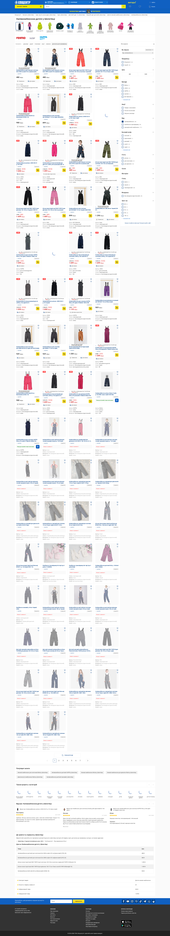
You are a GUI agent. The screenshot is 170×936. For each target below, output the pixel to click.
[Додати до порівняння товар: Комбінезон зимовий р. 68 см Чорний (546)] (38, 589)
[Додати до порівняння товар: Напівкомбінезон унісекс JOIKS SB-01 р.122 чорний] (65, 282)
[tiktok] (140, 901)
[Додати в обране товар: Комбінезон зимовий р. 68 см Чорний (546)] (38, 586)
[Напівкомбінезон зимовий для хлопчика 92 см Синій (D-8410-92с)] (80, 511)
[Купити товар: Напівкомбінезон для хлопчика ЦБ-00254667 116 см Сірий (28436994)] (64, 123)
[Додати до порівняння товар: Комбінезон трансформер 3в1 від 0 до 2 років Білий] (91, 547)
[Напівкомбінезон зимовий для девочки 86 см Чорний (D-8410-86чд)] (107, 469)
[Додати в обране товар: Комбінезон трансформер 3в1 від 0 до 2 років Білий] (91, 544)
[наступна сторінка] (88, 760)
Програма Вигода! (91, 924)
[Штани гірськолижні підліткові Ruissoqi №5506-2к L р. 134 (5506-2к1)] (54, 679)
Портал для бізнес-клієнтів (128, 913)
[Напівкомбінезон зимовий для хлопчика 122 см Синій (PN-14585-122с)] (27, 721)
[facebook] (123, 901)
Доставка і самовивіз (92, 915)
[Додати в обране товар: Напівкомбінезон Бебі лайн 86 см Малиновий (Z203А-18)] (38, 94)
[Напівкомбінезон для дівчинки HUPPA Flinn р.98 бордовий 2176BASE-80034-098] (107, 334)
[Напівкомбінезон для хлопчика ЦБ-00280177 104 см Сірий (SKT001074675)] (54, 334)
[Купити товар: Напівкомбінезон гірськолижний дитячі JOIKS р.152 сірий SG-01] (37, 308)
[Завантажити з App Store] (126, 922)
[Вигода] (132, 2)
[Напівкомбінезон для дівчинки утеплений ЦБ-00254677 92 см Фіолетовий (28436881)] (107, 288)
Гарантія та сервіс (91, 919)
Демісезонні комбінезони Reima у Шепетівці (30, 777)
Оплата (88, 911)
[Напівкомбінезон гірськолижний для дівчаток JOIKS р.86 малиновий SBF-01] (54, 149)
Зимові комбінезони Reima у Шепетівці (92, 772)
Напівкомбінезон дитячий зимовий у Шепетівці (60, 777)
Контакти (53, 915)
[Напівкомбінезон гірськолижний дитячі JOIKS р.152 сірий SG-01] (27, 288)
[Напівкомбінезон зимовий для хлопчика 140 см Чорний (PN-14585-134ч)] (54, 721)
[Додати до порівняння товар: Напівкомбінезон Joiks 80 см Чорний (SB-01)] (117, 190)
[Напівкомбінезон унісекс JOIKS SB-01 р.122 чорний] (54, 288)
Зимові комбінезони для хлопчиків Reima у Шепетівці (33, 772)
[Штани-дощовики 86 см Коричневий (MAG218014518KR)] (80, 334)
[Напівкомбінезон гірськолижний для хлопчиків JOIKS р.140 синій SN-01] (80, 241)
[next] (153, 784)
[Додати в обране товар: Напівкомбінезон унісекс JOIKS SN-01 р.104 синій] (38, 141)
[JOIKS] (32, 38)
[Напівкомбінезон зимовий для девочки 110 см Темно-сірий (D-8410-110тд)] (80, 469)
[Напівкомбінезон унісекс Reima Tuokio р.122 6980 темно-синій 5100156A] (107, 380)
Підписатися (78, 901)
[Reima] (21, 38)
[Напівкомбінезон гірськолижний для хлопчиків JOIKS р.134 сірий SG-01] (54, 380)
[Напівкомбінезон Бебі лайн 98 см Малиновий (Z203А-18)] (27, 380)
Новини (52, 913)
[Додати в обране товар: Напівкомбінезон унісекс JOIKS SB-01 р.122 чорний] (65, 279)
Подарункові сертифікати (93, 922)
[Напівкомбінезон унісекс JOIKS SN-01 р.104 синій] (27, 149)
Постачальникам (55, 919)
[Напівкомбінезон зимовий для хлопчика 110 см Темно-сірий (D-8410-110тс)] (54, 511)
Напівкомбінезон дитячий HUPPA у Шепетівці (64, 772)
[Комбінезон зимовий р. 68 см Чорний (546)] (27, 595)
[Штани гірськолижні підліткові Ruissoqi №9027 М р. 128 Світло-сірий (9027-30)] (107, 511)
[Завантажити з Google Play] (126, 925)
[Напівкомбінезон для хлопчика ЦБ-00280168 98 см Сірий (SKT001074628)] (27, 334)
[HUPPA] (43, 38)
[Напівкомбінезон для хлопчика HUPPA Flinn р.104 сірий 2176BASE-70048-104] (27, 241)
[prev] (149, 784)
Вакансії (52, 917)
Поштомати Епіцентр (91, 926)
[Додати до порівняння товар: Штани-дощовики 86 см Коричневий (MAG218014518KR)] (91, 328)
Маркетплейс (54, 920)
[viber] (136, 901)
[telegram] (145, 901)
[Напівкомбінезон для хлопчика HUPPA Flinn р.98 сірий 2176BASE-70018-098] (80, 288)
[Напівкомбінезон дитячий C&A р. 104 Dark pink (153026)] (107, 553)
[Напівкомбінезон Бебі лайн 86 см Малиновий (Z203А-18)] (27, 103)
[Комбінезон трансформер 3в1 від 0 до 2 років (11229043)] (54, 553)
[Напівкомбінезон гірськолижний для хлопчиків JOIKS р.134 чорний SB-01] (107, 241)
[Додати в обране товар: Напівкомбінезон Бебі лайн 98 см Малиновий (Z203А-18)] (38, 372)
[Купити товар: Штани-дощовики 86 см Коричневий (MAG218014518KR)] (90, 354)
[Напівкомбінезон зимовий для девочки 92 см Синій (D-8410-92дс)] (27, 511)
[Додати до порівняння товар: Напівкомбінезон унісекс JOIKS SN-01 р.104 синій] (38, 143)
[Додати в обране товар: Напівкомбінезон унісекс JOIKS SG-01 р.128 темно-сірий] (91, 94)
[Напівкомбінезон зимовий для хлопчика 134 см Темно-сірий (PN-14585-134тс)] (107, 679)
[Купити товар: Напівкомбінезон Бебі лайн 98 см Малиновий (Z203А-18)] (37, 400)
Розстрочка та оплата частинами (95, 913)
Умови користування (127, 911)
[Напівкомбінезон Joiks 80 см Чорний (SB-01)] (107, 196)
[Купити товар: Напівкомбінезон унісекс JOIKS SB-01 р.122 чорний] (64, 308)
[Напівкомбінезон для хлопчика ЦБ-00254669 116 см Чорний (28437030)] (80, 196)
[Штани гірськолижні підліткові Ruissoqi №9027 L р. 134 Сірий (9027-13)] (27, 553)
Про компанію (54, 911)
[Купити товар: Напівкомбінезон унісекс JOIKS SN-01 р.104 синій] (37, 170)
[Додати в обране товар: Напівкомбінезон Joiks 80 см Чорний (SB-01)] (117, 187)
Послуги (88, 920)
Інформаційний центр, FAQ (22, 910)
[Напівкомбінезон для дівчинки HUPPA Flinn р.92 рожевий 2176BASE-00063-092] (80, 380)
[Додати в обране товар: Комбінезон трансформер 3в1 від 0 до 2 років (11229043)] (65, 544)
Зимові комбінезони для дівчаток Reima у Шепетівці (121, 772)
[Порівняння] (130, 6)
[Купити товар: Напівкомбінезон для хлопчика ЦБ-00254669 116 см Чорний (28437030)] (90, 215)
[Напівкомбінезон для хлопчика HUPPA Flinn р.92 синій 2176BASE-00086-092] (27, 427)
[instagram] (132, 901)
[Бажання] (140, 6)
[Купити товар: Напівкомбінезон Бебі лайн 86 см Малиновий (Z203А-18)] (37, 122)
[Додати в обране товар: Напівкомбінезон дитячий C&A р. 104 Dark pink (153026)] (117, 544)
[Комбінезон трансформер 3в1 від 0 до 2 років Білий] (80, 553)
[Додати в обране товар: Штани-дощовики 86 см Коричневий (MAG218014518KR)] (91, 326)
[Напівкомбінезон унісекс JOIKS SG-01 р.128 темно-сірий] (80, 103)
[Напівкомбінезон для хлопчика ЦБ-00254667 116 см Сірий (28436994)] (54, 103)
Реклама (52, 922)
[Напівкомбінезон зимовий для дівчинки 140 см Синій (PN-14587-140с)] (80, 679)
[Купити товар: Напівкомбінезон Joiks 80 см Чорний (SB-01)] (117, 215)
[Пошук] (123, 6)
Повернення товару (91, 917)
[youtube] (128, 901)
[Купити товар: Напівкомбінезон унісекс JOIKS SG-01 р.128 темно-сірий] (90, 124)
